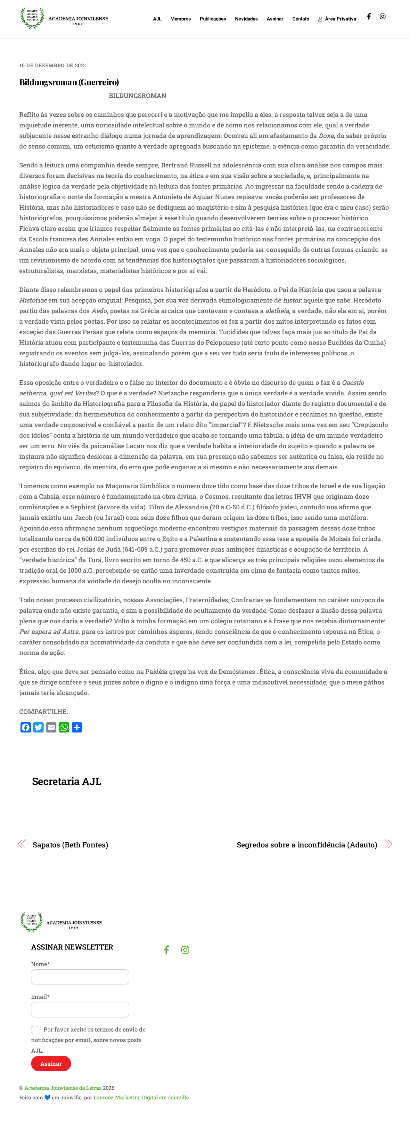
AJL (157, 19)
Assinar (275, 19)
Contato (300, 19)
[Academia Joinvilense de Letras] (64, 26)
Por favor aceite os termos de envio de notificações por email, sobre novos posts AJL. (88, 1039)
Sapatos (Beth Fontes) (70, 844)
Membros (180, 19)
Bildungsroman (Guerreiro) (69, 81)
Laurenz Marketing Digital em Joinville (141, 1097)
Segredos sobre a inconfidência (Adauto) (307, 844)
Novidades (246, 19)
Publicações (213, 19)
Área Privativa (340, 19)
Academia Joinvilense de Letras (63, 1087)
